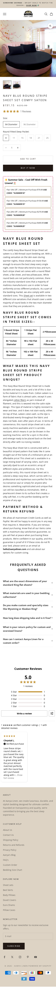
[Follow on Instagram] (20, 957)
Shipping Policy (10, 839)
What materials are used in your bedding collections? (26, 595)
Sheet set (28, 295)
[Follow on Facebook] (4, 957)
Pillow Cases (9, 910)
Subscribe (13, 946)
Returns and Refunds (13, 844)
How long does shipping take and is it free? (27, 617)
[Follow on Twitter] (12, 957)
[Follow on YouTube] (35, 957)
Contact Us (8, 834)
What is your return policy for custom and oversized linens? (27, 628)
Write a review (24, 713)
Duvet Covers (9, 900)
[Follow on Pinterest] (27, 957)
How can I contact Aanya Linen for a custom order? (23, 641)
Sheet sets (8, 885)
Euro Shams (9, 905)
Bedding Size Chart (12, 869)
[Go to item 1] (7, 85)
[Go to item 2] (17, 85)
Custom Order (10, 864)
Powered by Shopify (40, 966)
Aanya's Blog (9, 854)
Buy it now (28, 168)
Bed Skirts (8, 890)
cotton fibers (20, 400)
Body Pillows (9, 895)
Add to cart (28, 158)
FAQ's (6, 859)
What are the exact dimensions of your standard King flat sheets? (25, 583)
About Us (7, 829)
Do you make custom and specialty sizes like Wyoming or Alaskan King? (25, 607)
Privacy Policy (9, 849)
